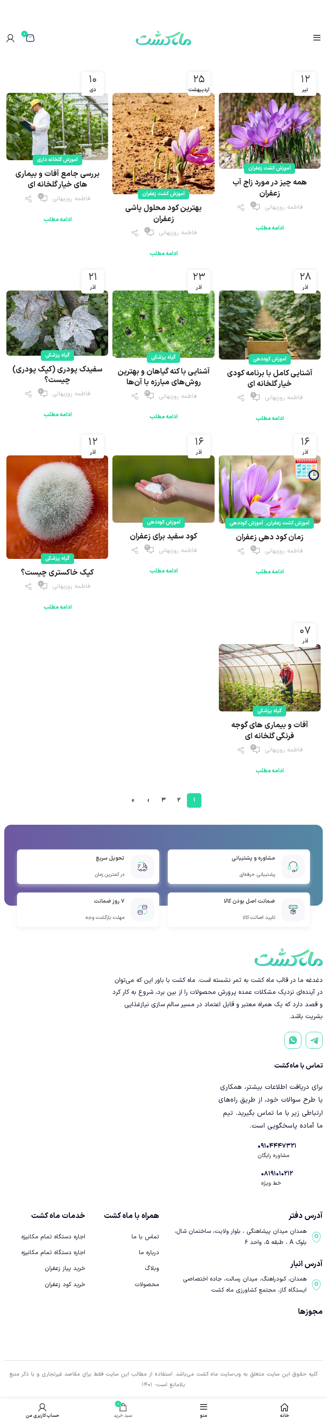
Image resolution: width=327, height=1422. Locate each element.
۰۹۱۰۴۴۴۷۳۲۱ (277, 1146)
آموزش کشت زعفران (269, 168)
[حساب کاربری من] (10, 37)
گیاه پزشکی (163, 357)
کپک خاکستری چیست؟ (57, 573)
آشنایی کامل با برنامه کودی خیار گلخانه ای (270, 379)
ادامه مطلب (269, 228)
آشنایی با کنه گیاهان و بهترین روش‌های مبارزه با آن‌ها (164, 377)
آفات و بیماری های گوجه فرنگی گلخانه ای (269, 731)
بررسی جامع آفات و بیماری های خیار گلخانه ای (57, 179)
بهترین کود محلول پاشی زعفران (163, 213)
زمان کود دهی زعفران (270, 537)
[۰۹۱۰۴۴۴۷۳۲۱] (248, 1151)
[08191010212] (252, 1178)
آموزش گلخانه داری (57, 160)
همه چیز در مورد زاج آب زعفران (269, 188)
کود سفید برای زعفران (163, 536)
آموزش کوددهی (270, 359)
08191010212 (277, 1174)
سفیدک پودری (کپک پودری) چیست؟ (57, 375)
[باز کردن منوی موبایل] (317, 37)
